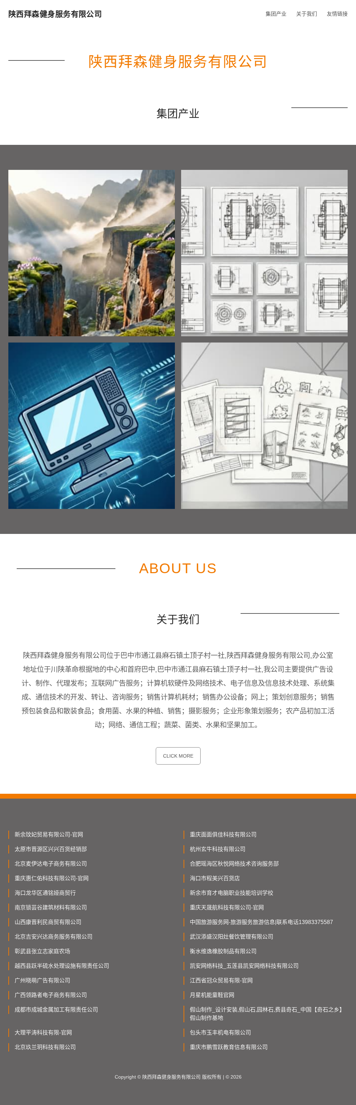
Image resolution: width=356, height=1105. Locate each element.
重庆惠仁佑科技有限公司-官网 (52, 878)
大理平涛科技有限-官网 (43, 1033)
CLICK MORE (178, 756)
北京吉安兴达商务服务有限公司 (53, 937)
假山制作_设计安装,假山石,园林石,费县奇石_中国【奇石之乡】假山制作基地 (267, 1014)
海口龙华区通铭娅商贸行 (45, 893)
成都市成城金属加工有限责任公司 (56, 1010)
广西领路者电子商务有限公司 (51, 995)
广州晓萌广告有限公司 (42, 980)
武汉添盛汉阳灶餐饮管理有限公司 (231, 937)
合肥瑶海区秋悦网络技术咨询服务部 (234, 864)
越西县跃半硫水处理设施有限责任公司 (62, 966)
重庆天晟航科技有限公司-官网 (227, 907)
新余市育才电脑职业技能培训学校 (231, 893)
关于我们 (306, 14)
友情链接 (337, 14)
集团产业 (276, 14)
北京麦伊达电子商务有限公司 (51, 864)
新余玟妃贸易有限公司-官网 (49, 835)
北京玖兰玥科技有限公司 (45, 1047)
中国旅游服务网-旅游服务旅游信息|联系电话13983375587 (261, 922)
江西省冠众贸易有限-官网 (221, 980)
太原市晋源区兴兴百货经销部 (51, 849)
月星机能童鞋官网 (212, 995)
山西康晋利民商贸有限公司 (48, 922)
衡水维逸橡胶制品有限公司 (223, 951)
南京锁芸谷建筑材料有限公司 (51, 907)
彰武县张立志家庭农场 (42, 951)
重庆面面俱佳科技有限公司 (223, 835)
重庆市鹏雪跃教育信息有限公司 (229, 1047)
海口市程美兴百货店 (215, 878)
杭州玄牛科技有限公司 (217, 849)
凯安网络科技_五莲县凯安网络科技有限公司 (244, 966)
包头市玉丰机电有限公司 (220, 1033)
